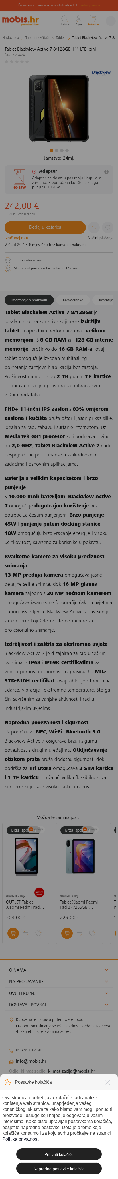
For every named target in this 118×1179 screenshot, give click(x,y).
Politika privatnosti (21, 1139)
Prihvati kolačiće (59, 1154)
